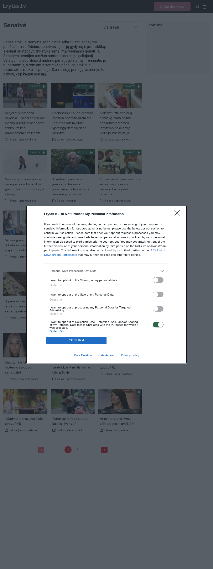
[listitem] (106, 271)
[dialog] (106, 284)
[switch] (158, 280)
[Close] (178, 214)
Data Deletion (83, 355)
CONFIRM (76, 340)
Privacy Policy (130, 355)
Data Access (106, 355)
